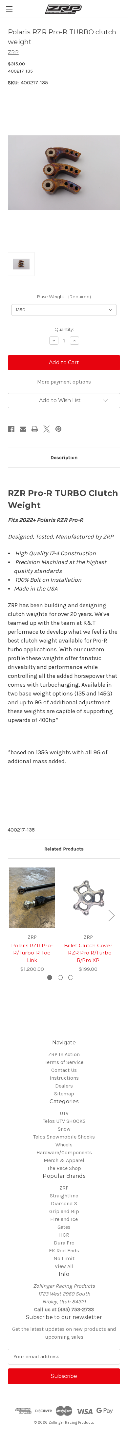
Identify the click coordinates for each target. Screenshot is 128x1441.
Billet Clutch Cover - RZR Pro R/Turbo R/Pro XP (88, 952)
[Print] (35, 429)
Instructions (64, 1078)
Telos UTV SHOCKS (64, 1121)
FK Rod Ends (64, 1250)
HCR (64, 1235)
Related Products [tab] (64, 849)
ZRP (64, 1188)
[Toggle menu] (9, 9)
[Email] (23, 429)
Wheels (64, 1144)
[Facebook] (11, 429)
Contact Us (64, 1070)
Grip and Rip (64, 1211)
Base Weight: (64, 296)
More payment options (64, 382)
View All (64, 1266)
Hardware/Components (64, 1152)
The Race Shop (64, 1168)
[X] (46, 429)
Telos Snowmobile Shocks (64, 1137)
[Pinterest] (58, 429)
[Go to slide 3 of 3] (70, 977)
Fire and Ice (64, 1219)
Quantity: (64, 329)
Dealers (64, 1086)
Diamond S (64, 1203)
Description (64, 457)
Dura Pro (64, 1243)
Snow (64, 1129)
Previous (8, 915)
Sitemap (64, 1093)
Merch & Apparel (64, 1160)
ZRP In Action (64, 1054)
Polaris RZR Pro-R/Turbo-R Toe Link (32, 952)
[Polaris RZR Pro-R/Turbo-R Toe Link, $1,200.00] (32, 897)
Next (111, 915)
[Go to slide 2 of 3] (60, 977)
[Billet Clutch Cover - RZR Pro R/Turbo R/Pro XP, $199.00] (88, 897)
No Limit (64, 1258)
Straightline (64, 1195)
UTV (64, 1113)
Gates (64, 1227)
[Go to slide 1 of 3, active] (49, 977)
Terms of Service (64, 1062)
